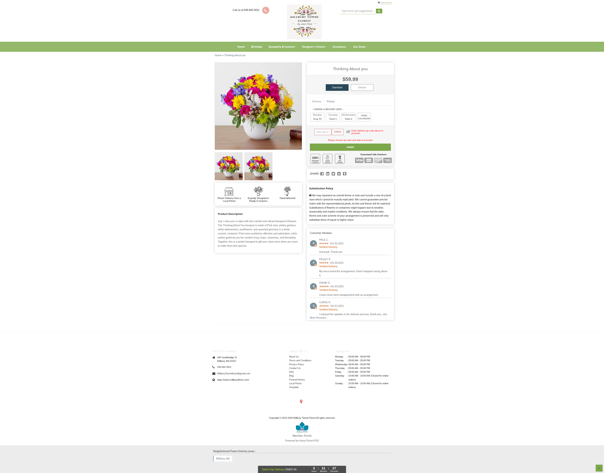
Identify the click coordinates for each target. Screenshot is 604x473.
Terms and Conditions (300, 360)
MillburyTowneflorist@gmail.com (233, 373)
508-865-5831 (224, 367)
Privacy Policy (296, 364)
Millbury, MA (223, 458)
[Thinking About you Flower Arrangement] (229, 166)
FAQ (291, 372)
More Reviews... (319, 317)
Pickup (330, 101)
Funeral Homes (297, 379)
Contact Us (295, 368)
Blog (291, 375)
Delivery (316, 101)
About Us (294, 356)
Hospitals (294, 387)
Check (337, 131)
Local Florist (295, 383)
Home (241, 46)
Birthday (256, 46)
